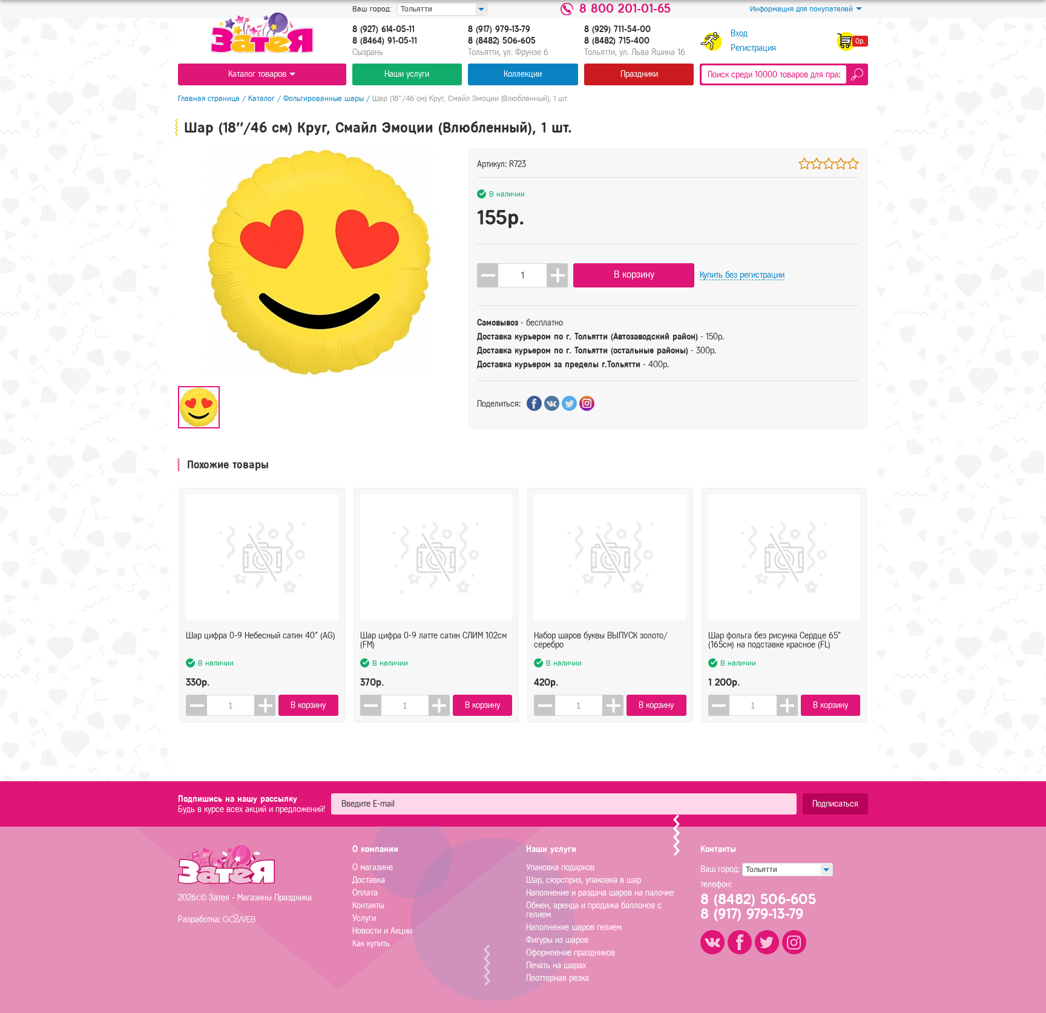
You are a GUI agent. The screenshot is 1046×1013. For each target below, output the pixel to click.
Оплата (365, 892)
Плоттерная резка (557, 978)
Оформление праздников (570, 952)
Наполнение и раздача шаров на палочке (600, 892)
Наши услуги (406, 74)
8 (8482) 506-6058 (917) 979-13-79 (758, 906)
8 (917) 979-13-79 (499, 29)
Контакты (368, 905)
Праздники (639, 74)
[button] (557, 275)
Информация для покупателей (801, 9)
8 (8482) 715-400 (617, 41)
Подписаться (835, 803)
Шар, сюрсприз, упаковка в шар (583, 880)
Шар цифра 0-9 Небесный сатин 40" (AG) (260, 635)
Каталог (261, 98)
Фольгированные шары (323, 98)
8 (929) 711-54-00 (617, 29)
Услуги (364, 918)
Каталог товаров (257, 74)
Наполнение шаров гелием (574, 927)
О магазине (372, 867)
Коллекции (523, 74)
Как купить (371, 943)
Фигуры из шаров (557, 940)
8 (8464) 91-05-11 (384, 41)
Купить (742, 275)
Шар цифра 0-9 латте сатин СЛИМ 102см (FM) (433, 640)
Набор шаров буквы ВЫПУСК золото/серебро (601, 640)
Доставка (368, 880)
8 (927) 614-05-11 (383, 29)
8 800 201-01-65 (625, 9)
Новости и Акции (382, 931)
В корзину (634, 274)
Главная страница (209, 98)
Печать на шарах (556, 965)
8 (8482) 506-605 (502, 41)
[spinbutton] (522, 275)
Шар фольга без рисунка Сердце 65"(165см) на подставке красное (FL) (774, 640)
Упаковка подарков (560, 867)
